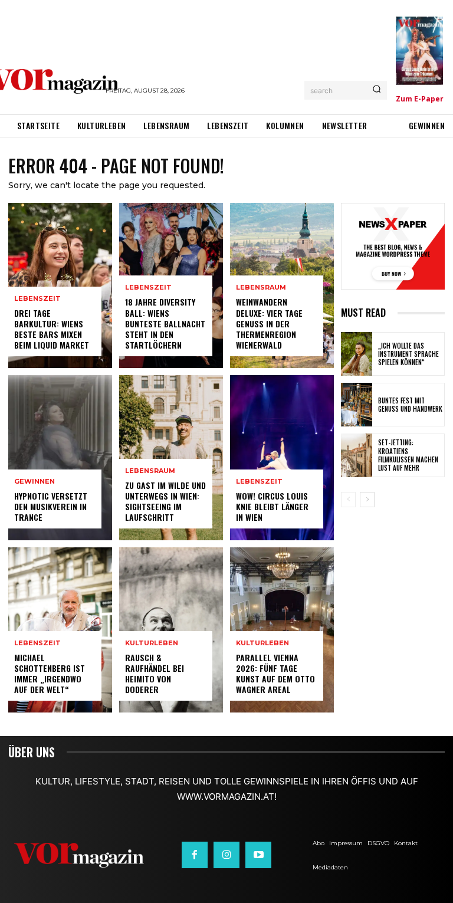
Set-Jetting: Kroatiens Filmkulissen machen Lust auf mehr (408, 455)
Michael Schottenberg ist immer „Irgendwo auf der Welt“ (49, 673)
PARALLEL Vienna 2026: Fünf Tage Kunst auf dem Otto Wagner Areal (275, 673)
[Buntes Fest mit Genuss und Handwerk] (356, 404)
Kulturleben (151, 643)
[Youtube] (258, 855)
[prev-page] (348, 499)
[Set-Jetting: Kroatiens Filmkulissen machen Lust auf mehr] (356, 455)
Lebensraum (150, 471)
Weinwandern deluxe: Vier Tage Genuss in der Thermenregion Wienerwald (269, 323)
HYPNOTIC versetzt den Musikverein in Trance (50, 506)
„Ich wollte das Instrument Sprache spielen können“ (408, 354)
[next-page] (367, 499)
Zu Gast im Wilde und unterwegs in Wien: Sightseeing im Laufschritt (165, 501)
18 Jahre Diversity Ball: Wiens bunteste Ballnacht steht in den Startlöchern (165, 323)
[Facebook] (195, 855)
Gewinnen (34, 481)
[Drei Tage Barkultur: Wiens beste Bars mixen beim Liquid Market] (60, 285)
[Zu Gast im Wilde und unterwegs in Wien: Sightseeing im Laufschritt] (171, 457)
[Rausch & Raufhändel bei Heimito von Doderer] (171, 629)
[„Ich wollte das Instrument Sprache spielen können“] (356, 354)
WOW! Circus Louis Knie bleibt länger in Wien (272, 506)
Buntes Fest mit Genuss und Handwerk (410, 404)
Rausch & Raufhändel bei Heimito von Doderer (154, 673)
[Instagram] (226, 855)
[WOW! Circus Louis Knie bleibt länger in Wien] (282, 457)
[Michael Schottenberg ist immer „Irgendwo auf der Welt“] (60, 629)
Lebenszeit (37, 298)
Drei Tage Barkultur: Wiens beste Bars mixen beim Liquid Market (51, 329)
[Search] (376, 90)
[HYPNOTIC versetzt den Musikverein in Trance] (60, 457)
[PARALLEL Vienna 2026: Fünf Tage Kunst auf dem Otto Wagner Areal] (282, 629)
